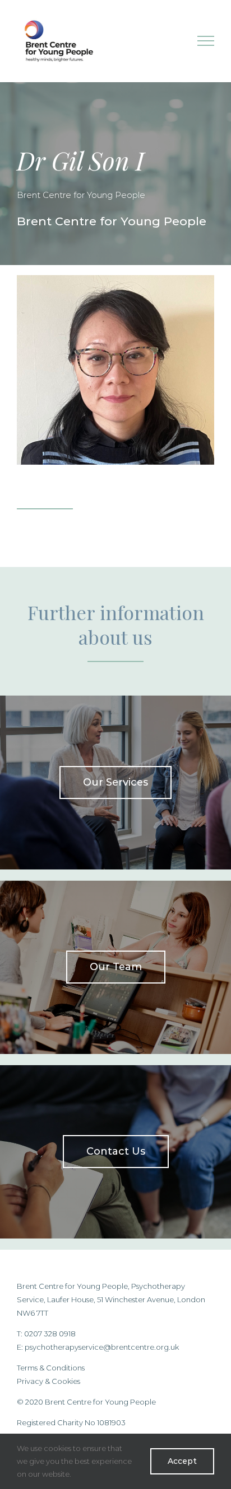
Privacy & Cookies (48, 1381)
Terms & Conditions (51, 1367)
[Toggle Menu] (206, 41)
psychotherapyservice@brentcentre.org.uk (102, 1347)
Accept (182, 1461)
